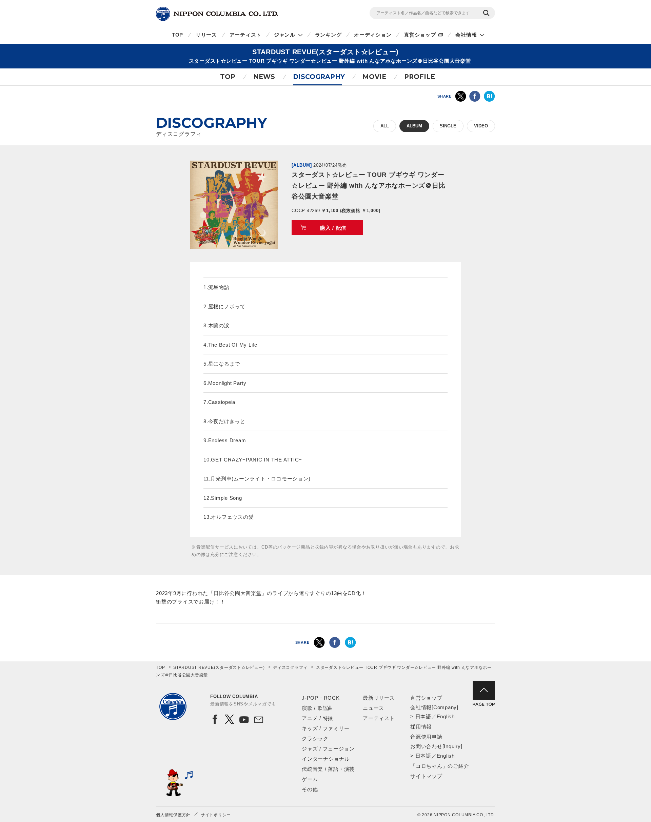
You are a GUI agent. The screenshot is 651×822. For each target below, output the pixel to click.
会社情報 (466, 35)
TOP (177, 35)
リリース (206, 35)
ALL (384, 125)
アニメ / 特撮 (317, 718)
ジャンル (284, 35)
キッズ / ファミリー (325, 728)
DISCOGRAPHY (319, 77)
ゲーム (310, 779)
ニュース (373, 708)
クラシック (315, 738)
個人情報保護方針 (173, 815)
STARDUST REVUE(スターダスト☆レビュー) (218, 667)
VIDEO (481, 125)
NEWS (264, 77)
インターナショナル (326, 759)
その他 (310, 789)
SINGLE (448, 125)
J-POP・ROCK (321, 698)
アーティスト (246, 35)
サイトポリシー (216, 815)
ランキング (328, 35)
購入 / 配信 (333, 228)
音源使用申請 (426, 737)
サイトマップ (426, 776)
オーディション (372, 35)
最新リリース (379, 698)
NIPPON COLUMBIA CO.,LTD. (217, 14)
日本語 (423, 716)
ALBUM (414, 125)
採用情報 (421, 726)
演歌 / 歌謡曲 (317, 708)
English (446, 716)
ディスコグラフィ (290, 667)
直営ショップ (420, 35)
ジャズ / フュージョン (328, 749)
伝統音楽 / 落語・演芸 (328, 769)
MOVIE (374, 77)
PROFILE (419, 77)
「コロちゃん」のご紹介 (439, 766)
